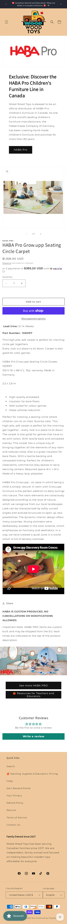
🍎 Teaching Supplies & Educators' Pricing (32, 773)
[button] (6, 22)
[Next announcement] (61, 4)
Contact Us (13, 824)
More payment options (33, 318)
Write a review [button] (33, 736)
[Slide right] (40, 233)
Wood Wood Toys (27, 918)
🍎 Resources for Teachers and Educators (33, 695)
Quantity (7, 277)
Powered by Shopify (46, 918)
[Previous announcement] (6, 4)
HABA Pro (20, 149)
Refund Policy (15, 802)
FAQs (10, 781)
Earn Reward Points (19, 788)
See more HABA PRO (33, 685)
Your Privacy (14, 795)
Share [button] (9, 603)
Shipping (6, 263)
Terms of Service (17, 817)
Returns (11, 810)
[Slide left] (26, 233)
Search (11, 766)
